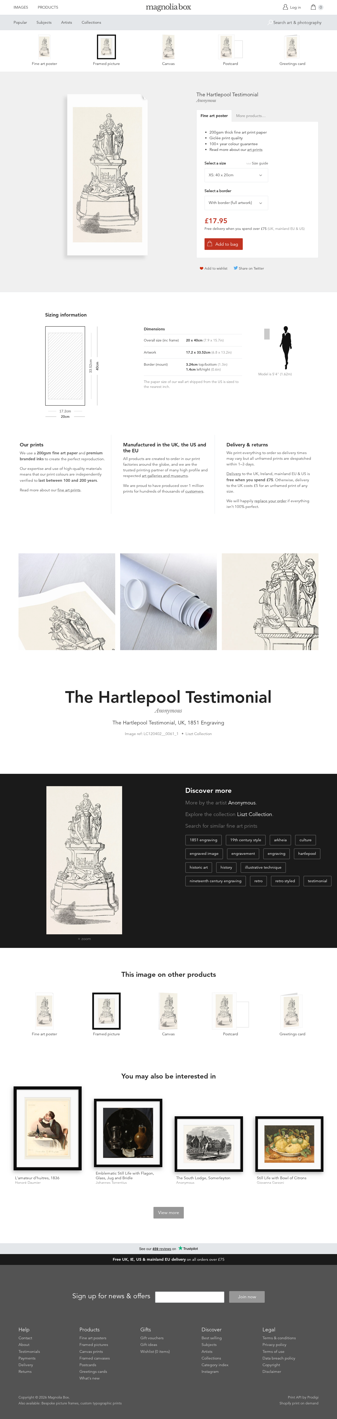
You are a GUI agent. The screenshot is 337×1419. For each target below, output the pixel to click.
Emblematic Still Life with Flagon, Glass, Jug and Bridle (125, 1175)
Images (21, 7)
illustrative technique (263, 867)
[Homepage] (168, 8)
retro (258, 881)
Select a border (218, 190)
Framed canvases (94, 1358)
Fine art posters (92, 1338)
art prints (254, 149)
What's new (89, 1378)
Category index (215, 1364)
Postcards (87, 1364)
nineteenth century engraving (216, 881)
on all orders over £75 (169, 1259)
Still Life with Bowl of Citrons (281, 1178)
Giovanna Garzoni (270, 1182)
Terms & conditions (279, 1338)
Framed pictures (93, 1344)
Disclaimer (271, 1371)
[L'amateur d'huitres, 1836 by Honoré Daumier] (48, 1129)
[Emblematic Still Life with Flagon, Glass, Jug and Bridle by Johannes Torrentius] (128, 1133)
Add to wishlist (216, 268)
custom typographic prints (101, 1403)
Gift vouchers (152, 1338)
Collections (91, 22)
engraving (276, 853)
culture (306, 840)
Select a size (236, 163)
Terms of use (273, 1351)
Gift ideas (148, 1344)
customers (194, 491)
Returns (25, 1371)
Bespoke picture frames (59, 1403)
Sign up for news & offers (111, 1296)
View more (168, 1212)
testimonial (317, 881)
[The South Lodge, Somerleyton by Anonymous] (209, 1144)
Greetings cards (93, 1371)
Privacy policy (274, 1344)
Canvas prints (91, 1351)
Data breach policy (278, 1358)
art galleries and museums (165, 475)
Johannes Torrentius (111, 1182)
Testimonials (29, 1351)
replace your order (270, 501)
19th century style (245, 840)
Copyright (271, 1364)
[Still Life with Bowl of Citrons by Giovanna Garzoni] (289, 1144)
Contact (25, 1338)
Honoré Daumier (28, 1182)
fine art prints (68, 490)
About (24, 1344)
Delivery (233, 473)
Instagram (210, 1371)
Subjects (44, 22)
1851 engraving (203, 840)
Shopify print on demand (299, 1403)
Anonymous (206, 100)
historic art (199, 867)
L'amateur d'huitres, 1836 (37, 1178)
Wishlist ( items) (155, 1351)
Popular (20, 22)
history (226, 867)
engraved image (204, 853)
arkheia (280, 840)
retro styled (285, 881)
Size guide (260, 163)
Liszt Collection (254, 814)
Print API (294, 1397)
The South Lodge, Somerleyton (203, 1178)
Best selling (212, 1338)
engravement (243, 853)
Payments (27, 1358)
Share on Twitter (251, 268)
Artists (66, 22)
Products (48, 7)
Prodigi (312, 1397)
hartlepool (307, 853)
